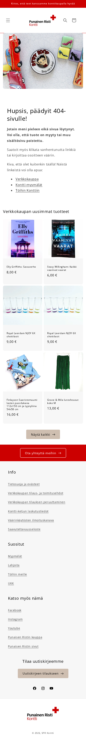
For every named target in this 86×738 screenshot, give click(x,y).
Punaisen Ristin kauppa (25, 637)
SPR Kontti (48, 732)
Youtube (14, 628)
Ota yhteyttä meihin (40, 453)
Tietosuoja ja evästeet (24, 484)
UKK (11, 583)
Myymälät (15, 556)
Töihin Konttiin (28, 190)
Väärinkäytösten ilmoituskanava (31, 520)
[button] (8, 20)
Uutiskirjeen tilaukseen (41, 673)
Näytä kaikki (40, 434)
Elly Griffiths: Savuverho (21, 266)
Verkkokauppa (27, 179)
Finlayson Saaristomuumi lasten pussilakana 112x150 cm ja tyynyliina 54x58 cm (22, 404)
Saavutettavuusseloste (24, 529)
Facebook (14, 610)
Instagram (15, 619)
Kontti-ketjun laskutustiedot (28, 511)
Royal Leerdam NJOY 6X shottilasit (21, 335)
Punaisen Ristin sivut (23, 646)
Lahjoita (14, 565)
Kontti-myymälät (29, 185)
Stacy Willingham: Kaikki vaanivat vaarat (62, 268)
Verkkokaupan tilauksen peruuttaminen (36, 502)
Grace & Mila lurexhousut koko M (62, 401)
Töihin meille (17, 574)
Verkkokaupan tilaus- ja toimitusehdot (35, 493)
